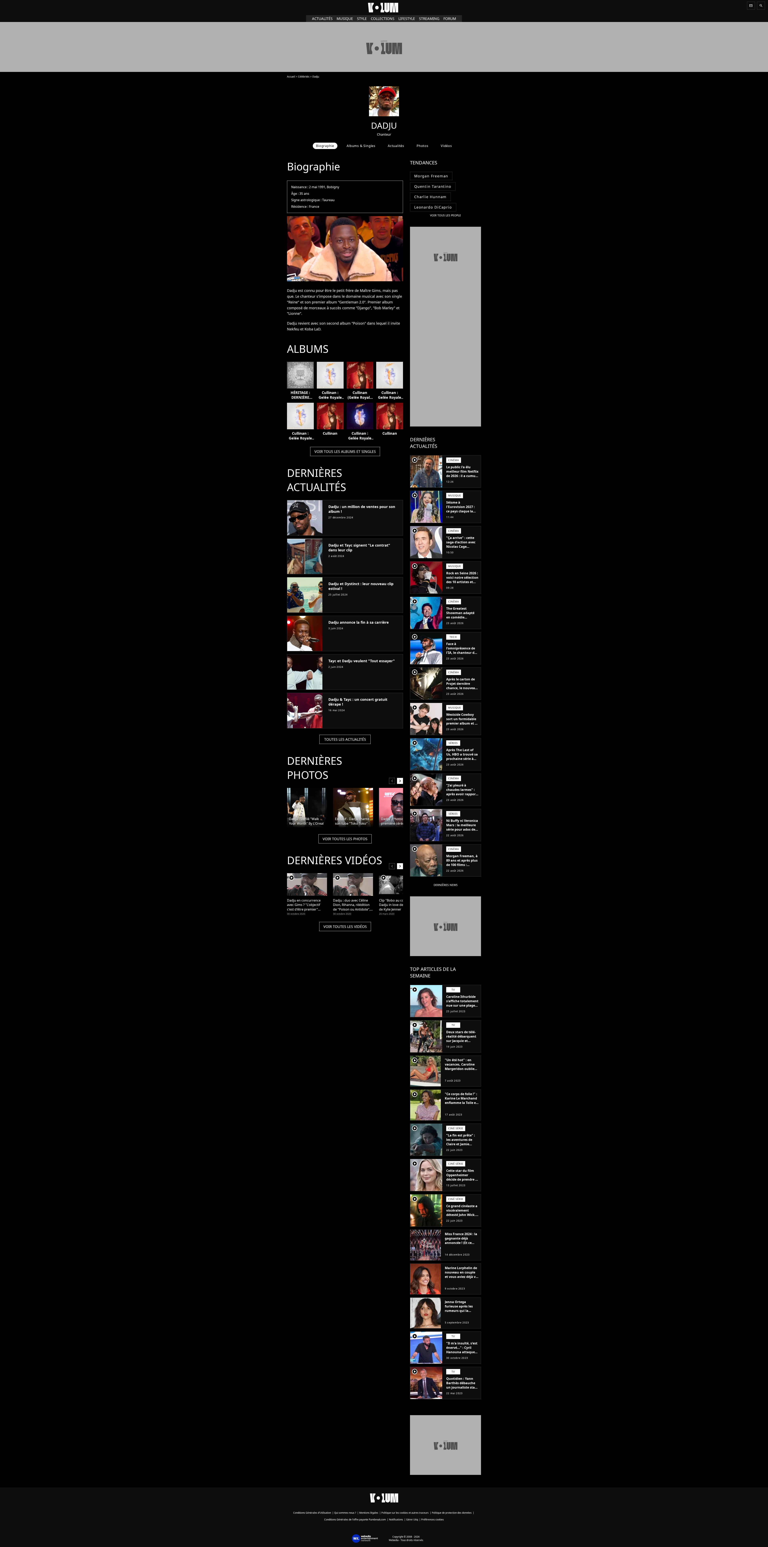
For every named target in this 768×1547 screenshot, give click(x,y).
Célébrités (303, 76)
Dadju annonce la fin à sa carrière (358, 622)
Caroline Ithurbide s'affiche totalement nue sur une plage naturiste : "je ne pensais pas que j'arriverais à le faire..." (462, 1009)
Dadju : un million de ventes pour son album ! (361, 509)
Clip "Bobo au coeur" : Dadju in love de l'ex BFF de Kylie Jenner (397, 905)
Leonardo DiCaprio (433, 207)
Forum (449, 18)
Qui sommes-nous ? (345, 1512)
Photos (422, 146)
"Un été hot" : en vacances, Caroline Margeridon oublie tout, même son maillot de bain (460, 1069)
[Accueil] (384, 7)
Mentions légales (368, 1512)
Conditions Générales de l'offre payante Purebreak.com (355, 1519)
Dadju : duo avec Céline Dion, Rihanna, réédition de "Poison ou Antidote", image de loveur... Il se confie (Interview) (351, 905)
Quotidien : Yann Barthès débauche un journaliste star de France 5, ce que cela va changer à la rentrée (462, 1389)
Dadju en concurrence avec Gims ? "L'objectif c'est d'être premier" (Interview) (304, 905)
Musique (345, 18)
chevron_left (392, 780)
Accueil (291, 76)
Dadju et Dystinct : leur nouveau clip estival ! (360, 586)
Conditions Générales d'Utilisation (312, 1512)
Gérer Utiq (412, 1519)
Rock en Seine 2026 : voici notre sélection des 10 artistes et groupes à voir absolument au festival (462, 584)
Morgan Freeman (431, 176)
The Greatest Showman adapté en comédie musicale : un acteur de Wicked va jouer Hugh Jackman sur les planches (462, 621)
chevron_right (400, 780)
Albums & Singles (361, 146)
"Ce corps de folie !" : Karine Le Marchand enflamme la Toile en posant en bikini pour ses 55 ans (461, 1103)
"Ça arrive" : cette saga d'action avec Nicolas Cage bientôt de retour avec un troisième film (460, 549)
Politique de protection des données (452, 1512)
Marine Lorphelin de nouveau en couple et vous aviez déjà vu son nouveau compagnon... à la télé (461, 1279)
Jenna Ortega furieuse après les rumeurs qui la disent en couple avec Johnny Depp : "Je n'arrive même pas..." (460, 1315)
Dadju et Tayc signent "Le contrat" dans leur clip (359, 547)
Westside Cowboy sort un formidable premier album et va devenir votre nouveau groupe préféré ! (462, 725)
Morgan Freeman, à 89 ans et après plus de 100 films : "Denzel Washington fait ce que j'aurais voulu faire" (462, 869)
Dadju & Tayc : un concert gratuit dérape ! (357, 702)
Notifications (396, 1519)
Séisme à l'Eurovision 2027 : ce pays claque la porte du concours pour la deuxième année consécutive (461, 513)
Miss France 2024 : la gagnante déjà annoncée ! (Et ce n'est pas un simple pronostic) (461, 1243)
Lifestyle (406, 18)
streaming (429, 18)
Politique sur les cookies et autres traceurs (405, 1512)
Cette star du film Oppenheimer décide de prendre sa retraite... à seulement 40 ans (462, 1179)
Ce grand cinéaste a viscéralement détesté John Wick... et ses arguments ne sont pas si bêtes (462, 1215)
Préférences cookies (432, 1519)
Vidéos (446, 146)
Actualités (322, 18)
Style (362, 18)
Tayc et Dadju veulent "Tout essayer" (361, 660)
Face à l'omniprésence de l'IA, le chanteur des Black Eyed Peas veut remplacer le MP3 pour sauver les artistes (462, 657)
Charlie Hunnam (430, 196)
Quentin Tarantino (432, 186)
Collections (382, 18)
